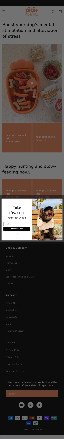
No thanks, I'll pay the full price (17, 233)
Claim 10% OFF (17, 229)
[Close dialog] (61, 200)
